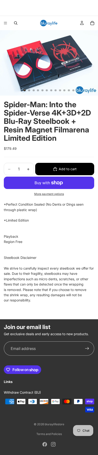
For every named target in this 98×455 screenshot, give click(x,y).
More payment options (49, 194)
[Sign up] (87, 348)
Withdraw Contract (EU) (22, 392)
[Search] (15, 23)
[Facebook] (45, 444)
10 (64, 90)
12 (73, 90)
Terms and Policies (49, 434)
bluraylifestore (54, 424)
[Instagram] (53, 444)
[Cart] (92, 23)
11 (69, 90)
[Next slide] (93, 8)
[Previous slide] (5, 8)
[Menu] (5, 23)
